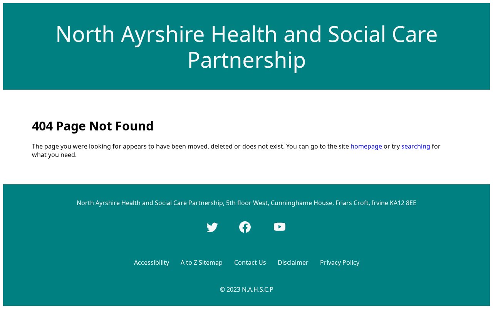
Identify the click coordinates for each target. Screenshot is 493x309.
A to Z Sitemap (202, 262)
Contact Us (250, 262)
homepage (366, 146)
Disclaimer (293, 262)
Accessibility (151, 262)
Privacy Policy (339, 262)
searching (415, 146)
